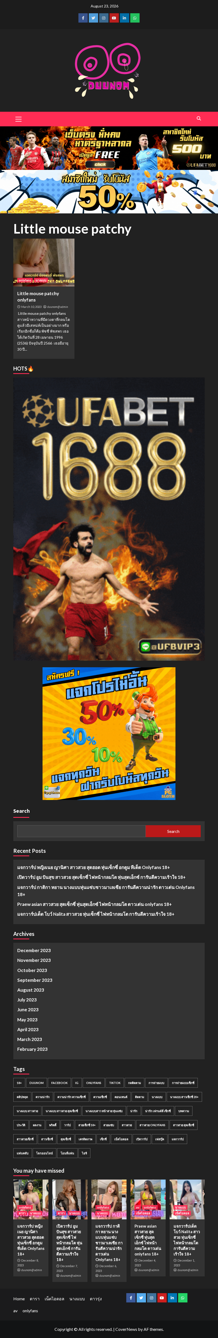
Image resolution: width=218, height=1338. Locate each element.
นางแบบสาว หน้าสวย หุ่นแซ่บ (104, 1111)
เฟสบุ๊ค (159, 1139)
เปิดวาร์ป (142, 1139)
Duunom (37, 1083)
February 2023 (32, 1049)
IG (76, 1083)
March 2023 (29, 1039)
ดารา (22, 1213)
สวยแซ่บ (108, 1125)
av (137, 1207)
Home (19, 1298)
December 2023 (34, 950)
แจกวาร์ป (178, 1139)
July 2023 (27, 1000)
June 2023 (28, 1009)
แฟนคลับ (22, 1153)
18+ (19, 1083)
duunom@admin (57, 307)
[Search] (198, 118)
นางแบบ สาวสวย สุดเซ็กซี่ (62, 1111)
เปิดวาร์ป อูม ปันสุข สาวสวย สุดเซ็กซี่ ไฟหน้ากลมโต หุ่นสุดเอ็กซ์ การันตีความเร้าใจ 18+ (101, 877)
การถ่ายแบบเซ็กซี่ (183, 1083)
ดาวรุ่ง (96, 1298)
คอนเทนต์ (121, 1097)
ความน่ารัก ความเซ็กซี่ (71, 1097)
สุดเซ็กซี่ (66, 1139)
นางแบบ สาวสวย (27, 1111)
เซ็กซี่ (103, 1139)
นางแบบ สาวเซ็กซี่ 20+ (184, 1097)
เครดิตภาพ (85, 1139)
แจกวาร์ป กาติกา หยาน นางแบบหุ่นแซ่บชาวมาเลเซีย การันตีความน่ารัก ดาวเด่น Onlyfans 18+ (106, 890)
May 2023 (27, 1019)
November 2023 (34, 960)
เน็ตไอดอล (121, 1139)
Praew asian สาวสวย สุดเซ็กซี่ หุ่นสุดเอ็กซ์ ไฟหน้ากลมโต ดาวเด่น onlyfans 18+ (94, 904)
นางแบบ (41, 280)
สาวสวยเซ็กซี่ (25, 1139)
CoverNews (126, 1329)
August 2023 (30, 990)
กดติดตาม (134, 1083)
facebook (59, 1083)
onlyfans (25, 280)
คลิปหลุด (22, 1097)
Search (21, 810)
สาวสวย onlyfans (152, 1125)
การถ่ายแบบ (156, 1083)
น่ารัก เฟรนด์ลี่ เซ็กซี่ (158, 1111)
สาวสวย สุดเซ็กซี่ (183, 1125)
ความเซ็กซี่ (100, 1097)
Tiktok (114, 1083)
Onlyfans (93, 1083)
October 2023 (32, 970)
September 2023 (34, 980)
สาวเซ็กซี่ (47, 1139)
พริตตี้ (52, 1125)
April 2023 (28, 1029)
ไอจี (84, 1153)
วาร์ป (67, 1125)
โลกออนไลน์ (44, 1153)
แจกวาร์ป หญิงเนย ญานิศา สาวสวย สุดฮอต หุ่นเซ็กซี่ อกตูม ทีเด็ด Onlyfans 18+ (93, 867)
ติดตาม (139, 1097)
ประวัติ (21, 1125)
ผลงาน (37, 1125)
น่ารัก (133, 1111)
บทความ (183, 1111)
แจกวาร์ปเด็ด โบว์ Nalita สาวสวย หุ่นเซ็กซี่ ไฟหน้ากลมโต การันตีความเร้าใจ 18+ (95, 914)
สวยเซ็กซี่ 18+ (87, 1125)
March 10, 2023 (31, 306)
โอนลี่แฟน (67, 1153)
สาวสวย (127, 1125)
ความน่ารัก (43, 1097)
